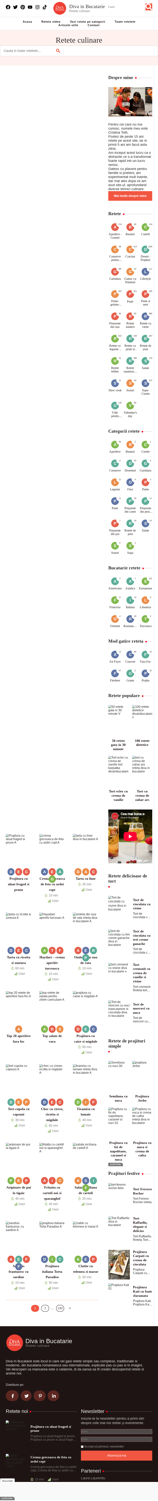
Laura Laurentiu (93, 1478)
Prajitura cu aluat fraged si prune (18, 884)
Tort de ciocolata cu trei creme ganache (141, 937)
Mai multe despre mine (130, 195)
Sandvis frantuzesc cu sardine (19, 1271)
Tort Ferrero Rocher (142, 1191)
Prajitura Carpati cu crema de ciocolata (141, 1258)
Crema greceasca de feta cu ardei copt (52, 884)
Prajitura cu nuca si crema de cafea (142, 1149)
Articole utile (68, 25)
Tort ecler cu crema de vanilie (118, 795)
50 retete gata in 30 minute (118, 745)
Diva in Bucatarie (87, 6)
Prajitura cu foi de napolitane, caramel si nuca (118, 1151)
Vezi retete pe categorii (87, 21)
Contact (94, 25)
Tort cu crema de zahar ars (142, 795)
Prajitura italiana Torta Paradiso (52, 1271)
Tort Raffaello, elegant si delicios (140, 1224)
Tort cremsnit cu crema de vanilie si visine (141, 973)
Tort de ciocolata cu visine (141, 904)
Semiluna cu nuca (118, 1098)
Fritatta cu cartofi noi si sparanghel (52, 1192)
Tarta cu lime (86, 878)
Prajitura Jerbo (142, 1098)
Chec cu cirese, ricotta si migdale (52, 1114)
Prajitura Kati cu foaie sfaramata (142, 1291)
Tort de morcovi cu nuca (141, 1008)
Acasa (27, 21)
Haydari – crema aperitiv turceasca (52, 962)
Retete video (51, 21)
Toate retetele (125, 21)
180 (60, 1308)
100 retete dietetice (142, 743)
